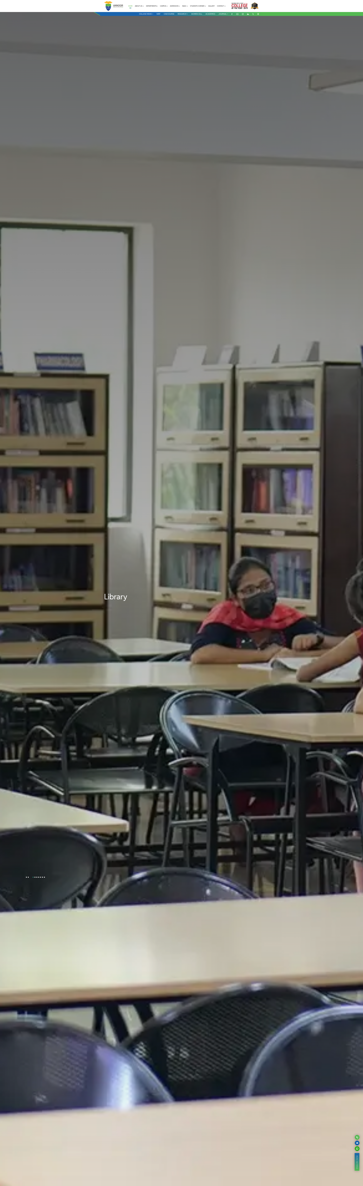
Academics (210, 14)
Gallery (211, 6)
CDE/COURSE (169, 14)
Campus (163, 6)
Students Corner (197, 6)
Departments (151, 6)
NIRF (158, 14)
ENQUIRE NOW (357, 1162)
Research (182, 14)
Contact (220, 6)
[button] (26, 877)
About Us (138, 6)
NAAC (184, 6)
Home (130, 6)
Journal (223, 14)
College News (145, 14)
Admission (174, 6)
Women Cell (196, 14)
